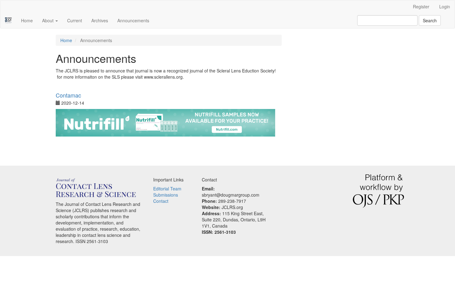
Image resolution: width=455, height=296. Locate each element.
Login (444, 6)
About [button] (48, 20)
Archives (99, 20)
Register (421, 6)
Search (430, 20)
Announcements (133, 20)
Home (27, 20)
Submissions (165, 195)
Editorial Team (167, 188)
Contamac (68, 95)
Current (74, 20)
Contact (160, 201)
